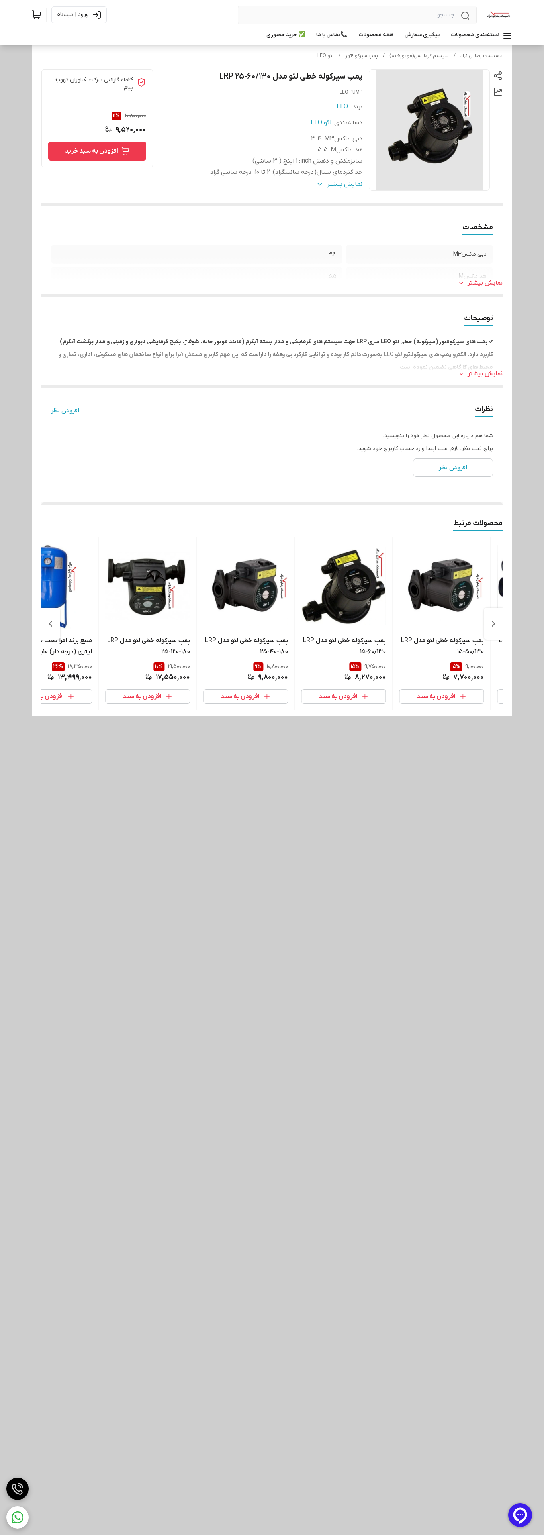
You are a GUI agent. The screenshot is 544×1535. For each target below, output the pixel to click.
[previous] (493, 624)
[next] (50, 624)
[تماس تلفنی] (17, 1489)
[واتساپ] (17, 1517)
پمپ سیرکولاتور (361, 56)
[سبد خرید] (36, 15)
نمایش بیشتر (485, 283)
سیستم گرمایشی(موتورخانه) (419, 56)
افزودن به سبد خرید (91, 151)
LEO (342, 107)
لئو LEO (325, 56)
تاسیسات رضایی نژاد (481, 56)
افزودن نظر (65, 411)
